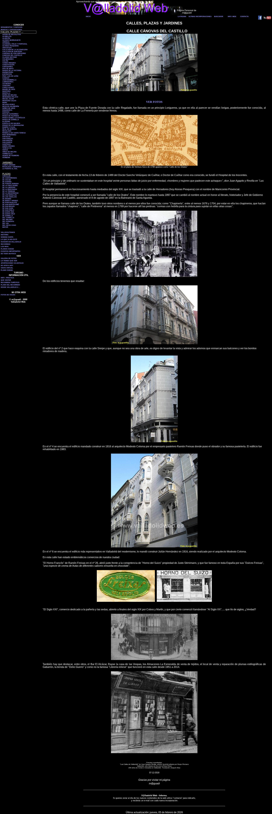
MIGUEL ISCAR (8, 99)
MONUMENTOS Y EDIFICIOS (11, 27)
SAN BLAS (6, 136)
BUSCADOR (218, 16)
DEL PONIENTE (8, 221)
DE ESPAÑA (6, 182)
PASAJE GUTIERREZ (10, 114)
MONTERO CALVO (9, 101)
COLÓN (5, 61)
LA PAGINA (182, 16)
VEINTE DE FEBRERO (10, 155)
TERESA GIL (7, 148)
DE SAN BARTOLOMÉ (10, 204)
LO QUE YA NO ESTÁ (9, 239)
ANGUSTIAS (7, 48)
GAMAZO (5, 78)
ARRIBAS (5, 42)
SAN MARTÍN (7, 140)
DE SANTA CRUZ (8, 214)
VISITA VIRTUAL (7, 268)
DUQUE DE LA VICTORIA (11, 70)
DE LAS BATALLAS (9, 195)
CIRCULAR (6, 176)
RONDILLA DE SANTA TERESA (14, 133)
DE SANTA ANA (8, 212)
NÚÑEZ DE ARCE (8, 108)
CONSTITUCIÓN (8, 65)
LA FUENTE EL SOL (9, 168)
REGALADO (6, 131)
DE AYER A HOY (7, 265)
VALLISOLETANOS (8, 232)
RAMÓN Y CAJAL (8, 127)
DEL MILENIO (7, 219)
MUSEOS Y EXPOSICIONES (11, 29)
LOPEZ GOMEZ (8, 87)
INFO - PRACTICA (7, 278)
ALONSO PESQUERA (10, 46)
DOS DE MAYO (8, 68)
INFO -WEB (232, 16)
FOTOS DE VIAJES (8, 295)
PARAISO (5, 112)
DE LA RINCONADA (9, 189)
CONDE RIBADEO (9, 63)
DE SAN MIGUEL (8, 206)
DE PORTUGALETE (9, 202)
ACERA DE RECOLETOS (11, 34)
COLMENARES (8, 59)
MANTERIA (6, 91)
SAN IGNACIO (7, 138)
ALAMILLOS (6, 36)
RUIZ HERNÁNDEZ (9, 135)
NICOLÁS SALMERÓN (10, 106)
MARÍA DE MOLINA (9, 95)
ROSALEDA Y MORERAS (11, 167)
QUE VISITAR (6, 280)
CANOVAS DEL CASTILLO (12, 55)
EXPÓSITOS (7, 74)
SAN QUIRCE (7, 142)
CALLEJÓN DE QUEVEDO (12, 51)
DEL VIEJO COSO (9, 225)
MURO (4, 102)
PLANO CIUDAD (7, 270)
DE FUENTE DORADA (10, 183)
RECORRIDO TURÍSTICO (10, 282)
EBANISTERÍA (7, 72)
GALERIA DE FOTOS (9, 258)
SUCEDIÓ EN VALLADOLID (11, 242)
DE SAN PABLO (8, 210)
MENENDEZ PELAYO (10, 97)
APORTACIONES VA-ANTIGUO (12, 263)
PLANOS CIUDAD (7, 249)
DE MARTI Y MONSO (10, 200)
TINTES (5, 150)
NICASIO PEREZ (8, 104)
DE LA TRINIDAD (8, 191)
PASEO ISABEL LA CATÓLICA (13, 118)
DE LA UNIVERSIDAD (10, 193)
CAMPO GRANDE (8, 165)
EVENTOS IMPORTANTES (10, 251)
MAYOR (5, 227)
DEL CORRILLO (8, 218)
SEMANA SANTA (7, 237)
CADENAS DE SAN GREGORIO (14, 53)
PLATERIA (6, 121)
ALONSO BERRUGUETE (11, 40)
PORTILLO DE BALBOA (11, 123)
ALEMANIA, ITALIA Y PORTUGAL (14, 44)
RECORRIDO (5, 244)
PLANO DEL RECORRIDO (10, 285)
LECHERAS (6, 84)
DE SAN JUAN (7, 208)
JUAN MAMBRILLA (9, 80)
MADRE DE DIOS (8, 89)
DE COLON (6, 180)
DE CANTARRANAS (9, 178)
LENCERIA (6, 85)
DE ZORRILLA (7, 216)
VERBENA (6, 157)
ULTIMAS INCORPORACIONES (200, 16)
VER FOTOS (154, 101)
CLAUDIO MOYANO (9, 57)
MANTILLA (6, 93)
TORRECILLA (7, 154)
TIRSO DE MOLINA (9, 152)
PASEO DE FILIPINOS (10, 116)
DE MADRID (6, 199)
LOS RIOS (4, 246)
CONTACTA (244, 16)
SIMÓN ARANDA (8, 146)
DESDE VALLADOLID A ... (10, 287)
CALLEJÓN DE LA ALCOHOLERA (15, 49)
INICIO (88, 16)
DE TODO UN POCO (8, 253)
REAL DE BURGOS (9, 129)
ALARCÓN (6, 38)
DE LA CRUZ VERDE (10, 185)
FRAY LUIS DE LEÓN (10, 76)
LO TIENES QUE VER (9, 261)
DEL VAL (5, 223)
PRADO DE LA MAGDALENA (13, 125)
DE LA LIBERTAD (8, 187)
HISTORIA (4, 235)
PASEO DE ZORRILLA (10, 119)
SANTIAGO (6, 144)
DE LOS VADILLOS (9, 197)
